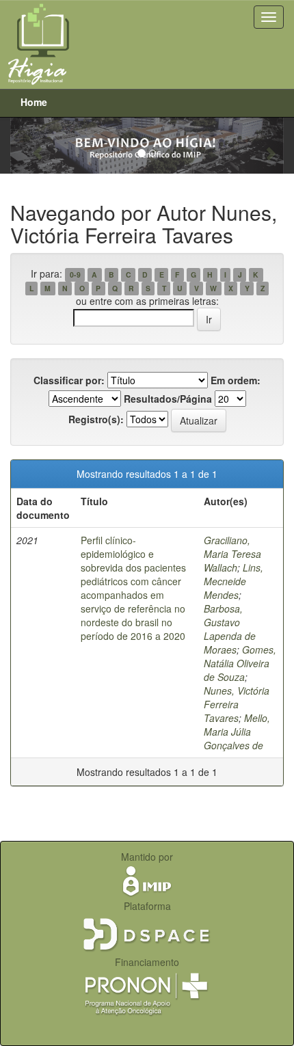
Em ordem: (235, 380)
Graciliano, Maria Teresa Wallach (232, 553)
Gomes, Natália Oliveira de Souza (240, 663)
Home (34, 102)
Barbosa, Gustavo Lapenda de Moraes (230, 629)
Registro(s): (96, 419)
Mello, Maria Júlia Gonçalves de (237, 731)
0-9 (75, 274)
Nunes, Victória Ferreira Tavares (236, 704)
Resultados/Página (168, 398)
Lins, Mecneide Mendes (233, 581)
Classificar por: (69, 380)
